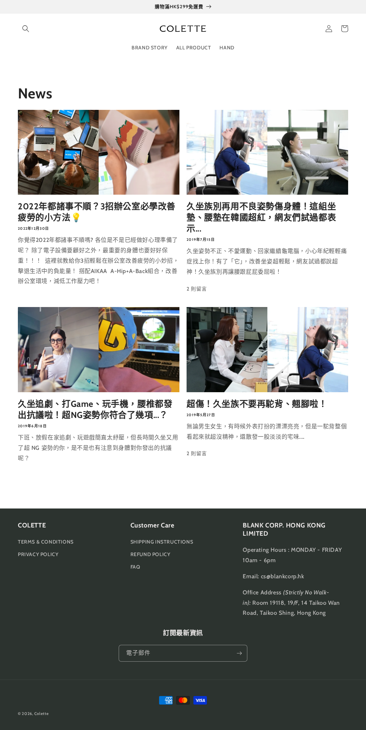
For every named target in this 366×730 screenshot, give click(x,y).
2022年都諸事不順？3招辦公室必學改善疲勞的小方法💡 (96, 212)
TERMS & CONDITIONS (46, 542)
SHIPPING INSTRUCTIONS (161, 542)
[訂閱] (239, 653)
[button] (26, 28)
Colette (41, 713)
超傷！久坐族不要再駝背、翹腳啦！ (257, 404)
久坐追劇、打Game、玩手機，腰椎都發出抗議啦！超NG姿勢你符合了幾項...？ (95, 409)
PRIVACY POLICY (38, 554)
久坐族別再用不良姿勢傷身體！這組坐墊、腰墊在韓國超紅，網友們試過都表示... (261, 217)
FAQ (135, 567)
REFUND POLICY (150, 554)
